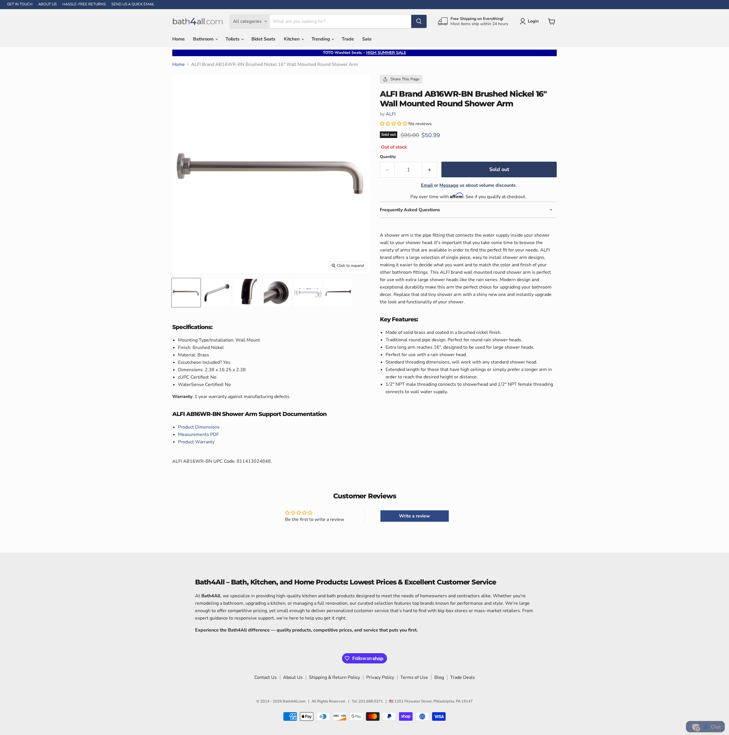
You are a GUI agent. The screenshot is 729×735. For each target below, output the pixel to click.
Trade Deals (462, 677)
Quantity (388, 157)
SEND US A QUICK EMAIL (132, 4)
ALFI (391, 114)
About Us (293, 677)
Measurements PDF (198, 434)
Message (448, 185)
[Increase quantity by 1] (429, 170)
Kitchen (292, 39)
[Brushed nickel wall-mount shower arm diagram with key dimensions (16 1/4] (307, 292)
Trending (321, 39)
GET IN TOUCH (19, 4)
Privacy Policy (380, 677)
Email (427, 185)
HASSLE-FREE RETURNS (84, 4)
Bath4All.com (294, 701)
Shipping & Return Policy (334, 677)
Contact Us (265, 677)
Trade (348, 39)
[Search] (419, 21)
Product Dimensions (199, 427)
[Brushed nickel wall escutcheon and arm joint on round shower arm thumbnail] (277, 292)
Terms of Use (414, 677)
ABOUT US (47, 4)
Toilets (233, 39)
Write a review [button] (414, 516)
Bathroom (204, 39)
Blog (439, 677)
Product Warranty (196, 442)
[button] (394, 124)
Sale (366, 39)
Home (178, 39)
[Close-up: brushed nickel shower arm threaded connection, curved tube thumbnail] (247, 292)
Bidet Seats (263, 39)
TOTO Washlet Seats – (364, 52)
